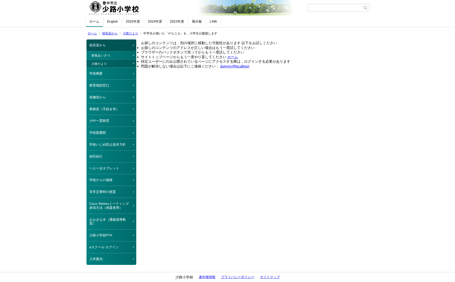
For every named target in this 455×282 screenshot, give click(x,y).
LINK (213, 21)
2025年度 (133, 21)
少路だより (130, 33)
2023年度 (177, 21)
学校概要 (96, 73)
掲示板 (197, 21)
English (112, 21)
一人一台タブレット (104, 168)
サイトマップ (270, 277)
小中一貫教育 (99, 121)
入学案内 (96, 259)
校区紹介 (96, 156)
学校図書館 (97, 132)
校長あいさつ (100, 55)
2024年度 (155, 21)
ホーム (94, 21)
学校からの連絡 (101, 180)
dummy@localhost (234, 66)
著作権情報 (207, 277)
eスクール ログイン (104, 247)
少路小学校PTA (100, 235)
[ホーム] (197, 8)
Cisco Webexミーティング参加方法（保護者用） (109, 206)
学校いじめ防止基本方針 (107, 144)
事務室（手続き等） (104, 109)
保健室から (97, 97)
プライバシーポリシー (237, 277)
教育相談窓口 (99, 85)
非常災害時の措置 (102, 192)
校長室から (110, 33)
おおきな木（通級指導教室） (107, 221)
